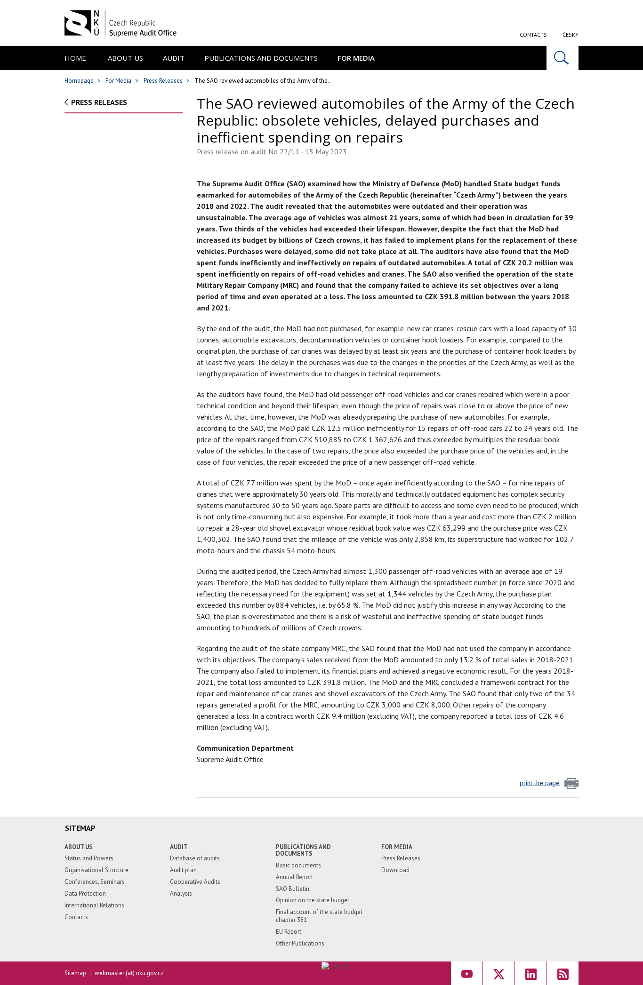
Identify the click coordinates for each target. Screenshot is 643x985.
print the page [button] (540, 782)
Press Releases (163, 81)
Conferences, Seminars (94, 882)
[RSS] (563, 973)
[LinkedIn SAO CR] (531, 973)
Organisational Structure (96, 870)
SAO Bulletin (292, 889)
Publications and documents (261, 58)
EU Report (288, 932)
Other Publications (300, 943)
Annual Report (294, 877)
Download (395, 870)
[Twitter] (498, 973)
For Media (356, 58)
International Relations (94, 905)
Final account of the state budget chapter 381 (319, 916)
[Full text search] (563, 58)
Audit (174, 58)
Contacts (533, 34)
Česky (571, 34)
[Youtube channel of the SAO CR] (466, 973)
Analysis (181, 894)
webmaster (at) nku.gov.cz (129, 973)
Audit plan (183, 870)
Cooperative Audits (195, 882)
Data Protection (85, 894)
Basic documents (298, 865)
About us (125, 58)
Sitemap (75, 973)
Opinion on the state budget (312, 900)
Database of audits (195, 858)
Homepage (79, 81)
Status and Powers (88, 858)
